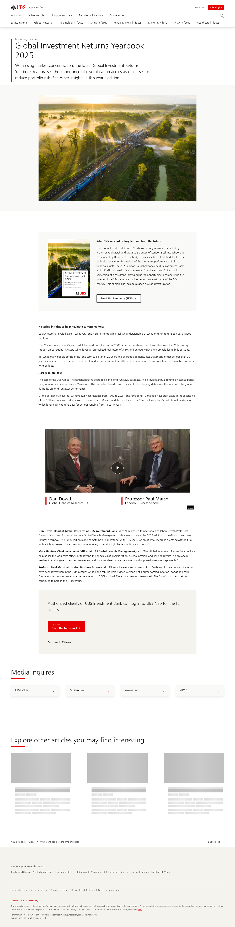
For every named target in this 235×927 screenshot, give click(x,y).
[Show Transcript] (190, 507)
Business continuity (29, 901)
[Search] (222, 16)
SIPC (140, 909)
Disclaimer (15, 901)
